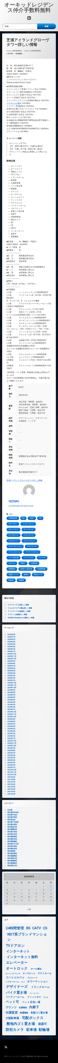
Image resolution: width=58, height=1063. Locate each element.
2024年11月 (11, 685)
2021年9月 (11, 777)
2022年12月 (11, 741)
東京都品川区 (12, 827)
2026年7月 (11, 637)
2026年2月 (11, 649)
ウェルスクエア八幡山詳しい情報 (20, 608)
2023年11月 (11, 714)
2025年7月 (11, 666)
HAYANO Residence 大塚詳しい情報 (21, 618)
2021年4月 (11, 789)
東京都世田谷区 (13, 812)
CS (40, 518)
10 (7, 893)
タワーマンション (15, 546)
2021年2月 (11, 794)
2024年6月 (11, 697)
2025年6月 (11, 668)
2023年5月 (11, 729)
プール (45, 997)
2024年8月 (11, 692)
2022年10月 (11, 746)
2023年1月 (11, 738)
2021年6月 (11, 784)
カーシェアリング (13, 973)
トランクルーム (14, 552)
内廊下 (23, 563)
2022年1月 (11, 767)
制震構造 (12, 569)
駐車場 (11, 580)
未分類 (9, 810)
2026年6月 (11, 639)
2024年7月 (11, 695)
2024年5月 (11, 700)
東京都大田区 (12, 832)
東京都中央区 (12, 815)
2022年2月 (11, 765)
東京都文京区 (12, 834)
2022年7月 (11, 753)
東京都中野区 (12, 817)
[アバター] (29, 491)
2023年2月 (11, 736)
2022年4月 (11, 760)
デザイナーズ (32, 546)
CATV (32, 518)
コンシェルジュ (29, 541)
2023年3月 (11, 733)
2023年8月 (11, 721)
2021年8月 (11, 779)
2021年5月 (11, 787)
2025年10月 (11, 659)
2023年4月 (11, 731)
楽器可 (26, 575)
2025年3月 (11, 675)
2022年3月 (11, 762)
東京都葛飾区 (12, 861)
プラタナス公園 (13, 103)
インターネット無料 (22, 957)
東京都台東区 (12, 824)
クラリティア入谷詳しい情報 (18, 605)
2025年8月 (11, 663)
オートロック (28, 529)
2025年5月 (11, 671)
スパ (23, 982)
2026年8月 (11, 634)
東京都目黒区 (12, 853)
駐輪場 (21, 580)
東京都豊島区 (12, 863)
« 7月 (29, 909)
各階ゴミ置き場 (26, 569)
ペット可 (42, 558)
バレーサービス (34, 993)
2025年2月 (11, 678)
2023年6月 (11, 726)
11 (14, 893)
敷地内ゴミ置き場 (20, 1024)
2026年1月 (11, 651)
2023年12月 (11, 712)
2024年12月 (11, 683)
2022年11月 (11, 743)
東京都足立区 (12, 865)
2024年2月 (11, 707)
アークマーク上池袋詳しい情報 (19, 611)
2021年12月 (11, 770)
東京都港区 (19, 53)
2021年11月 (11, 772)
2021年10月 (11, 775)
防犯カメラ (38, 575)
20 (29, 897)
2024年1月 (11, 709)
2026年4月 (11, 644)
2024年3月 (11, 704)
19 (22, 897)
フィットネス (28, 558)
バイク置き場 (13, 558)
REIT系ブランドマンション (27, 937)
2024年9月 (11, 690)
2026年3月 (11, 646)
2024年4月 (11, 702)
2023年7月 (11, 724)
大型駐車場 (41, 569)
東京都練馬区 (12, 856)
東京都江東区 (12, 846)
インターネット (28, 524)
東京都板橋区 (12, 841)
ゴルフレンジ (13, 541)
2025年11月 (11, 656)
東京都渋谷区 (12, 849)
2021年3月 (11, 791)
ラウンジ (12, 563)
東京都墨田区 (12, 829)
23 (51, 897)
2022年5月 (11, 758)
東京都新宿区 (12, 836)
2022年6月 (11, 755)
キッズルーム (13, 535)
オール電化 (36, 969)
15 (43, 893)
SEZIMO (10, 53)
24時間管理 (13, 518)
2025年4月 (11, 673)
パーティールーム (31, 552)
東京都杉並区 (12, 839)
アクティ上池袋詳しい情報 (17, 614)
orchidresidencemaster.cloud (21, 506)
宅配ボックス (13, 575)
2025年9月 (11, 661)
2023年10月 (11, 717)
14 (36, 893)
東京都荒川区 (12, 858)
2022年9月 (11, 748)
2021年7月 (11, 782)
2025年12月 (11, 654)
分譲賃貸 (34, 563)
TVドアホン (13, 524)
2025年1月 (11, 680)
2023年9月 (11, 719)
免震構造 (23, 1007)
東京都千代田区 (13, 822)
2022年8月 (11, 750)
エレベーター (13, 529)
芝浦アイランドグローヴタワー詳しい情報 (24, 480)
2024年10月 (11, 688)
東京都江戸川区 (13, 844)
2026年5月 (11, 642)
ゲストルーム (28, 535)
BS (23, 518)
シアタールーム (12, 982)
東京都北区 (11, 820)
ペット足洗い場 (31, 1002)
